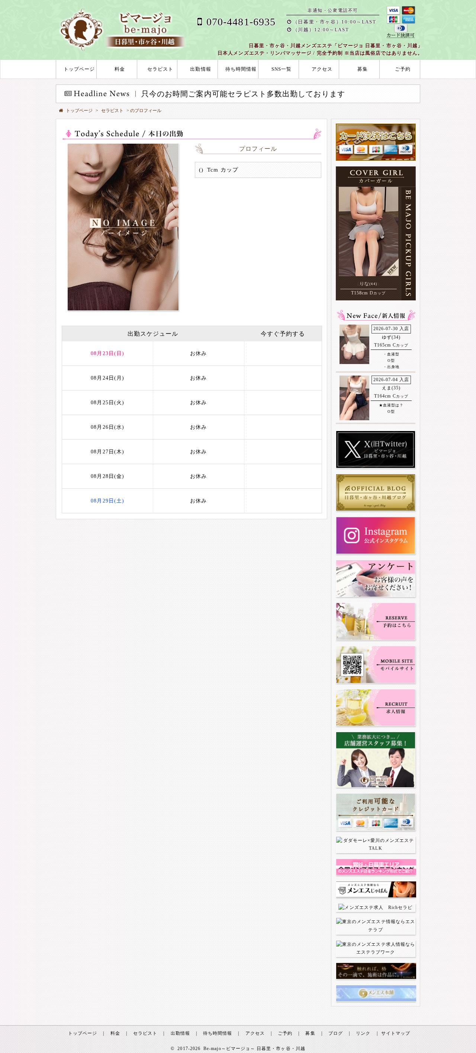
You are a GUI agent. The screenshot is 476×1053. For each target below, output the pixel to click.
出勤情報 (200, 69)
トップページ (79, 69)
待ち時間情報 (241, 69)
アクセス (322, 69)
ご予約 (403, 69)
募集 (362, 69)
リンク (363, 1033)
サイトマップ (395, 1033)
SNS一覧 (281, 69)
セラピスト (160, 69)
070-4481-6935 (241, 22)
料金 (120, 69)
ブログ (335, 1033)
